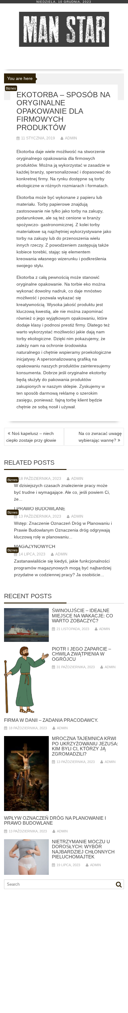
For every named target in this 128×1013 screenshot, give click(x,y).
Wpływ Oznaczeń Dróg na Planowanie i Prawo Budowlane (55, 820)
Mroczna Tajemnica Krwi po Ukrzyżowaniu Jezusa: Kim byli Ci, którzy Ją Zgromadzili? (85, 746)
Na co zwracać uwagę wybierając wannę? (100, 437)
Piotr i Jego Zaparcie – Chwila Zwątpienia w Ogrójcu (81, 654)
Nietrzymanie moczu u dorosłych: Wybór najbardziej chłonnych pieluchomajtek (83, 849)
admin (71, 138)
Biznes (11, 88)
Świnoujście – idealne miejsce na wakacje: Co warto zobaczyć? (82, 615)
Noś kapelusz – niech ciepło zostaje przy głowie (31, 437)
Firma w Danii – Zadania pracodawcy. (51, 720)
